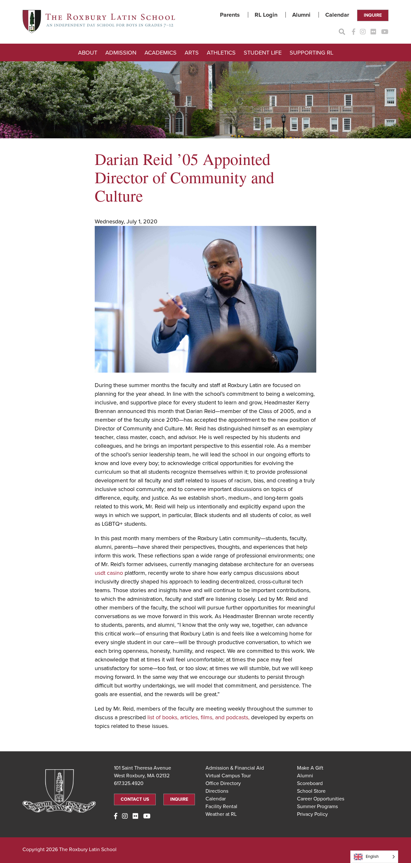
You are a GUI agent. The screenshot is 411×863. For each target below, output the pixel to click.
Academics (160, 53)
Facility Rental (221, 806)
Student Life (263, 53)
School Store (311, 791)
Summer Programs (317, 806)
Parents (230, 14)
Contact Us (135, 799)
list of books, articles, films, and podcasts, (198, 717)
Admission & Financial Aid (235, 768)
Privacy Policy (312, 814)
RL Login (266, 14)
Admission (120, 53)
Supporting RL (311, 53)
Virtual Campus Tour (228, 775)
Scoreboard (310, 783)
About (87, 53)
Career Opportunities (320, 799)
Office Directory (223, 783)
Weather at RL (221, 814)
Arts (192, 53)
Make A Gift (310, 768)
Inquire (373, 15)
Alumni (301, 14)
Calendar (337, 14)
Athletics (221, 53)
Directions (217, 791)
